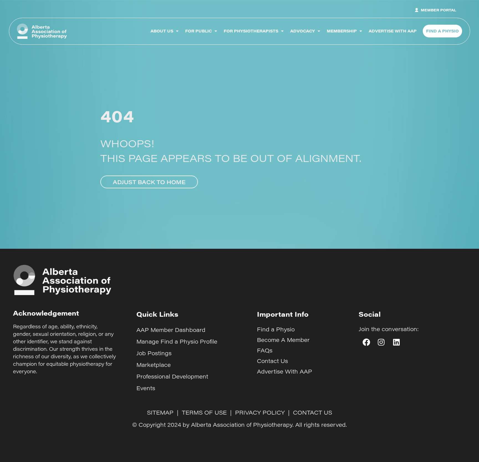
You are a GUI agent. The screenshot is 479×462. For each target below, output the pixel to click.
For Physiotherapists (251, 31)
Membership (342, 31)
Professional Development (172, 376)
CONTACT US (312, 412)
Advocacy (302, 31)
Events (145, 388)
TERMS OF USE (204, 412)
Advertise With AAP (393, 31)
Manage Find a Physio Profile (176, 341)
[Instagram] (381, 342)
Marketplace (153, 364)
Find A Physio (442, 31)
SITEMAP (160, 412)
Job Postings (154, 353)
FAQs (264, 350)
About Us (162, 31)
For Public (198, 31)
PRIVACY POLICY (260, 412)
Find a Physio (276, 329)
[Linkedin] (396, 342)
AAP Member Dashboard (170, 329)
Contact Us (272, 360)
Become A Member (283, 339)
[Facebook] (366, 342)
